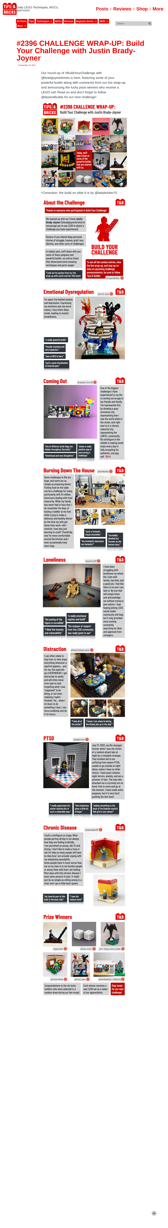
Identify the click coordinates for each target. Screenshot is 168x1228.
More (158, 8)
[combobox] (131, 23)
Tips (31, 21)
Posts (102, 8)
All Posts (22, 21)
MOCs (58, 21)
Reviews (122, 8)
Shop (142, 8)
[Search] (149, 23)
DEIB (102, 21)
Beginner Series (84, 21)
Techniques (43, 21)
